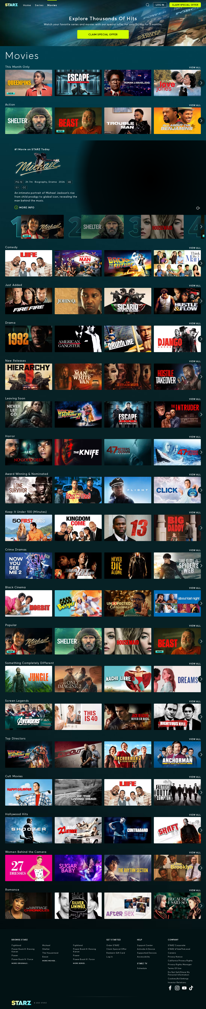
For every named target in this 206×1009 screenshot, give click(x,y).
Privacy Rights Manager (180, 964)
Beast (45, 957)
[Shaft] (177, 830)
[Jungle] (28, 679)
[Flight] (127, 490)
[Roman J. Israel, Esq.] (127, 83)
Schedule (142, 968)
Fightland (16, 945)
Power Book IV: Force (22, 959)
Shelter (46, 949)
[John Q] (78, 301)
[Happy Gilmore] (28, 792)
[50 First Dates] (28, 528)
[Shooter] (28, 830)
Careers (172, 953)
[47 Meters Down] (177, 452)
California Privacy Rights (180, 960)
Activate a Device (146, 949)
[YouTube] (184, 988)
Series (39, 5)
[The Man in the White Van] (78, 377)
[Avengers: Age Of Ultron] (28, 717)
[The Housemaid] (127, 641)
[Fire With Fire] (28, 301)
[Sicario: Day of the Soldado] (127, 301)
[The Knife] (78, 452)
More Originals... (20, 963)
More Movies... (49, 961)
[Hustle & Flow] (177, 301)
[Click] (177, 490)
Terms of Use (174, 968)
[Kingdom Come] (78, 528)
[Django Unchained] (177, 339)
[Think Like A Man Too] (78, 263)
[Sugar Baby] (78, 868)
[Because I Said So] (177, 906)
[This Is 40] (78, 717)
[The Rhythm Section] (127, 868)
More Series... (79, 963)
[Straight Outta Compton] (177, 792)
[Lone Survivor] (28, 490)
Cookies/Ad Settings (178, 978)
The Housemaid (50, 953)
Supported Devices (147, 953)
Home (27, 5)
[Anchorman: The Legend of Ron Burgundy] (177, 754)
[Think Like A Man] (177, 263)
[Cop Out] (78, 754)
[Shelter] (28, 120)
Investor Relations (177, 982)
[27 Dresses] (28, 868)
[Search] (147, 4)
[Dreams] (177, 679)
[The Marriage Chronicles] (28, 906)
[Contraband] (127, 830)
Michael (46, 945)
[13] (127, 528)
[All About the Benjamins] (177, 120)
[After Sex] (127, 906)
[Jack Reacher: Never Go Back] (127, 717)
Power (15, 955)
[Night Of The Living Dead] (78, 792)
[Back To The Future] (127, 263)
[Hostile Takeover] (177, 377)
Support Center (145, 945)
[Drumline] (127, 339)
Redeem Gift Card (115, 953)
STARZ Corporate (177, 945)
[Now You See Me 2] (28, 565)
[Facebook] (170, 988)
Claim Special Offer (116, 949)
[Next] (201, 83)
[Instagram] (177, 988)
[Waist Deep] (78, 565)
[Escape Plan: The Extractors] (127, 414)
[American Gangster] (78, 339)
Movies (52, 5)
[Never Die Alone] (127, 565)
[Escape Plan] (78, 83)
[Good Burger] (78, 603)
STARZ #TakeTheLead (179, 949)
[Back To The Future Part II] (78, 414)
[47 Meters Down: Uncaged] (127, 452)
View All (195, 67)
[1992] (28, 339)
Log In (109, 957)
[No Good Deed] (28, 452)
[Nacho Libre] (127, 679)
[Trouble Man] (127, 120)
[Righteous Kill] (177, 717)
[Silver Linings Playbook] (78, 906)
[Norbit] (28, 603)
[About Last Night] (177, 603)
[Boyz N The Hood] (78, 490)
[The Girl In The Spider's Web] (177, 565)
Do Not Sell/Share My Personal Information (179, 973)
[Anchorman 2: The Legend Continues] (127, 754)
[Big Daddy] (177, 528)
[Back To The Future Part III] (28, 754)
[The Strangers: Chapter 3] (127, 377)
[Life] (28, 263)
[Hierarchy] (28, 377)
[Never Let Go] (28, 414)
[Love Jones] (177, 83)
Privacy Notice (175, 957)
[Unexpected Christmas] (127, 603)
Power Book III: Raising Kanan (23, 950)
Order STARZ (112, 945)
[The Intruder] (177, 414)
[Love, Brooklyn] (177, 868)
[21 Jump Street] (78, 830)
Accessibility (143, 957)
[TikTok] (191, 988)
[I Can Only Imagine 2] (78, 679)
